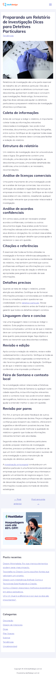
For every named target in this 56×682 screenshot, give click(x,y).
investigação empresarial (16, 464)
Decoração (8, 620)
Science (6, 638)
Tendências (8, 36)
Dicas (5, 629)
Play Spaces (8, 633)
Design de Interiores (12, 625)
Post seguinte (38, 500)
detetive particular (30, 303)
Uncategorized (10, 646)
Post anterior (18, 500)
